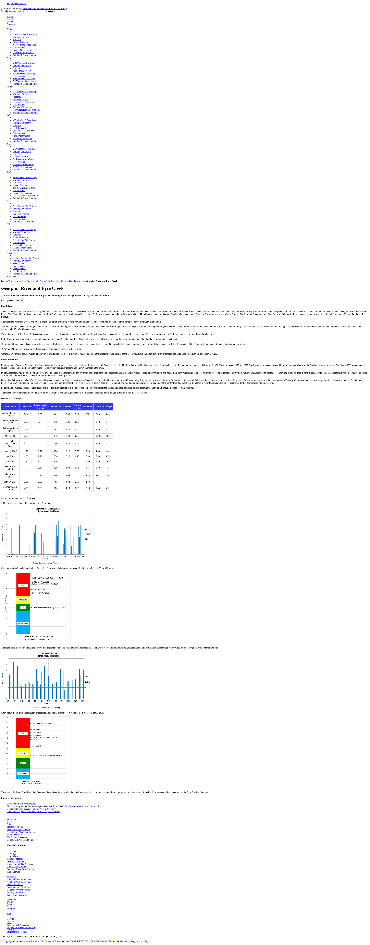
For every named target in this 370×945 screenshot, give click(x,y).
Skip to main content (16, 3)
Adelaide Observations (23, 164)
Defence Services (15, 884)
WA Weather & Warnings (24, 120)
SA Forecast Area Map (23, 159)
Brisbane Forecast (21, 99)
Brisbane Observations (23, 107)
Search (4, 11)
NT (8, 224)
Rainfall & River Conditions (25, 55)
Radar (15, 851)
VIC (9, 58)
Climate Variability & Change (20, 864)
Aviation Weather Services (19, 882)
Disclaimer (122, 941)
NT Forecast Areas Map (24, 240)
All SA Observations (22, 167)
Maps (15, 856)
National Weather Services (19, 879)
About (10, 19)
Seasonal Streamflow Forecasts (21, 869)
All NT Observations (22, 247)
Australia (11, 253)
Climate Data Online (16, 866)
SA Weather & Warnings (24, 149)
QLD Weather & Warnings (25, 91)
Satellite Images (20, 271)
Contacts (11, 24)
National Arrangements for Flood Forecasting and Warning (34, 811)
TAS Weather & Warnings (25, 177)
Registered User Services (18, 889)
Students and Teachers (17, 932)
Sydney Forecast (20, 42)
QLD (9, 86)
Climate (10, 824)
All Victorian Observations (25, 81)
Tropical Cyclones (15, 827)
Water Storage (13, 872)
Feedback (11, 923)
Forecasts (17, 39)
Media (10, 21)
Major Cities (18, 263)
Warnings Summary (22, 37)
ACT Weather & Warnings (25, 206)
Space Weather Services (18, 887)
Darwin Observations (22, 245)
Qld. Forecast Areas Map (24, 102)
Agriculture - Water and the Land (22, 832)
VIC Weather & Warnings (24, 63)
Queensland (32, 281)
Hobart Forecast (20, 185)
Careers (10, 919)
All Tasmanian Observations (26, 195)
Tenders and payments (17, 895)
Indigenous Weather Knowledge (21, 927)
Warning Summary (21, 232)
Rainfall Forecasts (15, 859)
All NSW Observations (23, 52)
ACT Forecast (19, 216)
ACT (9, 201)
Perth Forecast (19, 128)
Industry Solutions (15, 892)
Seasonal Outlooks (15, 861)
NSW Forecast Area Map (24, 45)
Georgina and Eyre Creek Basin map (39, 809)
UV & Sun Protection (17, 837)
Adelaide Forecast (21, 156)
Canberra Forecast (21, 214)
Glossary (11, 929)
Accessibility (143, 941)
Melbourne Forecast (22, 71)
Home (10, 16)
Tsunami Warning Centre (18, 829)
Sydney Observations (22, 50)
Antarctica (11, 276)
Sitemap (10, 921)
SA (8, 143)
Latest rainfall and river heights (21, 803)
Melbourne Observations (24, 78)
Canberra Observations (23, 221)
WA (9, 115)
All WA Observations (22, 138)
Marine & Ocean (14, 834)
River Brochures (76, 281)
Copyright (8, 941)
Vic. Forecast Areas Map (24, 73)
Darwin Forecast (20, 237)
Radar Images (19, 266)
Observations (19, 47)
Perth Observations (21, 136)
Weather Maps (19, 268)
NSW (9, 29)
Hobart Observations (22, 193)
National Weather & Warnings (26, 258)
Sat (14, 853)
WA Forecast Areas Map (24, 130)
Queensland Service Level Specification (83, 806)
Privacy (131, 941)
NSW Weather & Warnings (25, 34)
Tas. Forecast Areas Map (24, 188)
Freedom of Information (18, 925)
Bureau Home (7, 281)
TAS (9, 172)
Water (9, 821)
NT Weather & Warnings (24, 229)
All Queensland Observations (26, 110)
